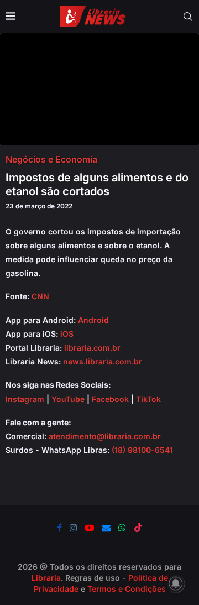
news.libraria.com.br (102, 361)
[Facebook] (59, 527)
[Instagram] (73, 527)
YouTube (68, 399)
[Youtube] (89, 527)
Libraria (46, 577)
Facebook (110, 399)
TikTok (148, 399)
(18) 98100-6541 (142, 450)
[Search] (187, 17)
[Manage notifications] (176, 583)
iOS (67, 333)
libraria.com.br (92, 347)
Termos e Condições (126, 588)
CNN (40, 296)
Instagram (25, 399)
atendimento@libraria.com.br (105, 436)
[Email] (106, 527)
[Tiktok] (138, 527)
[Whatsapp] (122, 527)
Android (93, 320)
